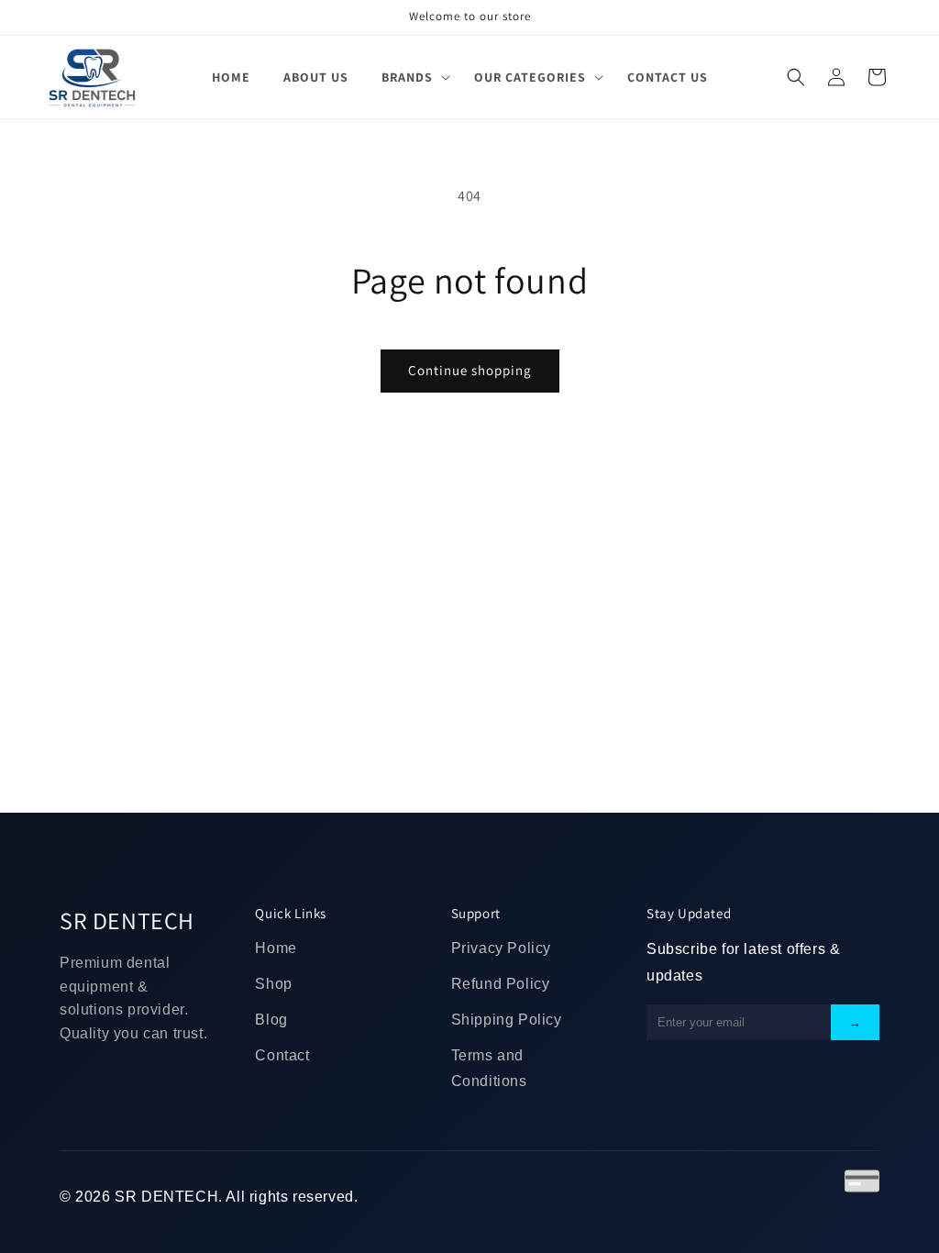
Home (275, 948)
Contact (282, 1055)
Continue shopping (470, 370)
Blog (271, 1019)
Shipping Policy (506, 1019)
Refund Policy (500, 984)
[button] (411, 77)
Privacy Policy (501, 948)
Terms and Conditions (489, 1069)
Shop (273, 984)
